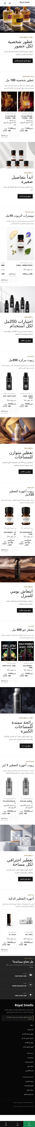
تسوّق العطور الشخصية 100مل (23, 61)
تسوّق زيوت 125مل (26, 472)
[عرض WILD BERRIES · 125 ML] (9, 516)
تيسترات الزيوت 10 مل (27, 1038)
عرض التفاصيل (22, 129)
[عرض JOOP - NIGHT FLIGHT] (9, 381)
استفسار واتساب (29, 1062)
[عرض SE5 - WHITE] (26, 920)
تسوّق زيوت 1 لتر (26, 746)
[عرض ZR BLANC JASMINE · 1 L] (26, 786)
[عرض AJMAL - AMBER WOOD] (20, 243)
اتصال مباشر (30, 1066)
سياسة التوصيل (29, 1081)
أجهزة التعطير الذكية (28, 1047)
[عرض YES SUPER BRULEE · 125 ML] (26, 516)
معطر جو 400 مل (29, 1042)
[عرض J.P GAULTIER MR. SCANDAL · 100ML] (9, 101)
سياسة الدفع (30, 1090)
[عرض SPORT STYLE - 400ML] (9, 651)
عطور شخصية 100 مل (27, 1034)
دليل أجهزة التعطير (28, 1094)
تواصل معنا (30, 1057)
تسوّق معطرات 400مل (25, 610)
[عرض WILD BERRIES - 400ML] (26, 651)
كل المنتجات (30, 1029)
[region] (17, 112)
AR (10, 3)
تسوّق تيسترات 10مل (25, 196)
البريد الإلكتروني (29, 1070)
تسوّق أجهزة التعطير (25, 879)
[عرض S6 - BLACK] (9, 920)
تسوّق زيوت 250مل (26, 340)
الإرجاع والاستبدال (28, 1085)
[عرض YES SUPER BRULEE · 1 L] (9, 786)
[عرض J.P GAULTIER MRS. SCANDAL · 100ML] (26, 101)
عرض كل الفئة (4, 135)
